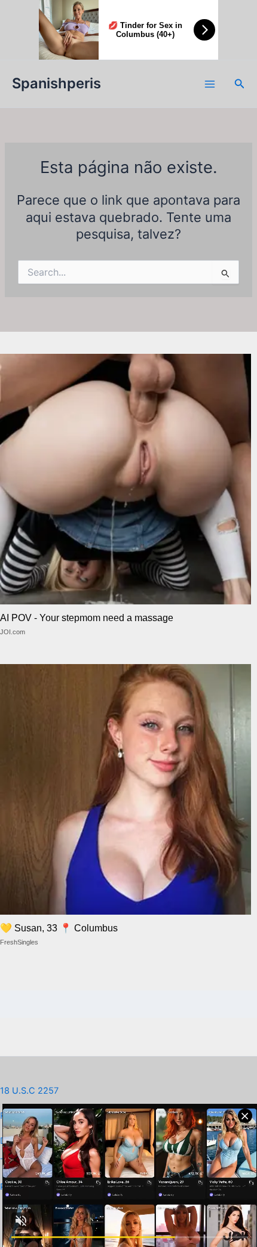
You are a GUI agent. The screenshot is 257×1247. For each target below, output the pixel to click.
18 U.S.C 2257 (29, 1090)
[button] (239, 83)
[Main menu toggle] (209, 84)
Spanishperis (56, 83)
